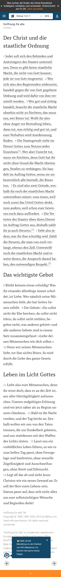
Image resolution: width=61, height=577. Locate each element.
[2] (32, 229)
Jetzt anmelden (35, 8)
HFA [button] (47, 16)
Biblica (8, 28)
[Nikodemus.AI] (6, 555)
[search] (28, 16)
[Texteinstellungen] (57, 16)
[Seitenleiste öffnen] (30, 573)
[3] (49, 263)
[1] (19, 151)
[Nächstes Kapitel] (54, 563)
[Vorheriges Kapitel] (6, 563)
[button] (58, 6)
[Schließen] (47, 540)
